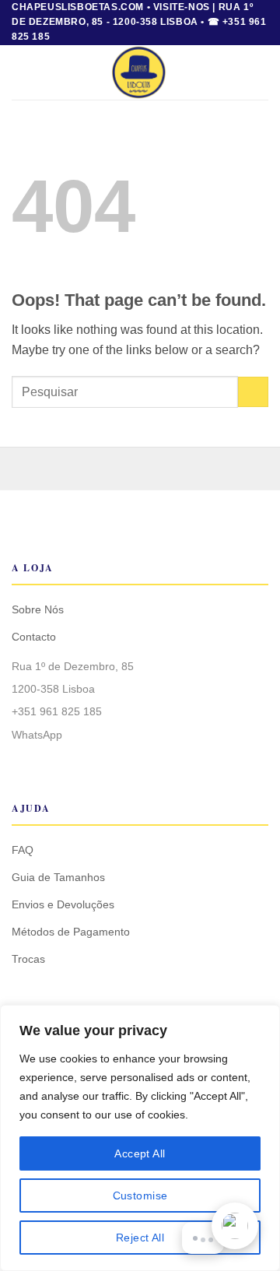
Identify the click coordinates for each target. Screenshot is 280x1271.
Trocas (28, 959)
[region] (140, 1138)
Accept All (139, 1153)
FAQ (22, 850)
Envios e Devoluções (63, 904)
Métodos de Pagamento (71, 931)
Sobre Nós (38, 609)
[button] (21, 72)
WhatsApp (37, 735)
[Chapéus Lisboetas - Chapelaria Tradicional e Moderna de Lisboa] (140, 72)
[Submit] (253, 392)
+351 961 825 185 (57, 711)
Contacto (34, 636)
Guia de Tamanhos (58, 877)
